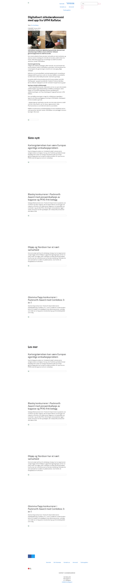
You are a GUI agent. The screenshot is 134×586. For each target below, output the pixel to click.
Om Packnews (70, 3)
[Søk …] (89, 3)
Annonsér (71, 7)
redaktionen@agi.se (67, 582)
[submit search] (99, 3)
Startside (62, 3)
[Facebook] (29, 556)
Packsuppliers (67, 10)
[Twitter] (33, 556)
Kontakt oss (63, 7)
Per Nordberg (34, 25)
